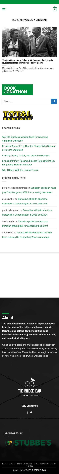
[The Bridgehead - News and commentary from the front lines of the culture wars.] (29, 9)
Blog (19, 464)
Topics (30, 466)
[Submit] (54, 101)
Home (4, 464)
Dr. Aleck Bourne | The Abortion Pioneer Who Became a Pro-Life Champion (28, 148)
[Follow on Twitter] (31, 412)
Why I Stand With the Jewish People (20, 170)
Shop (53, 464)
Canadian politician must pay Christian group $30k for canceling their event (29, 190)
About (12, 464)
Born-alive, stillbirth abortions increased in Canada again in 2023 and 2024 (24, 201)
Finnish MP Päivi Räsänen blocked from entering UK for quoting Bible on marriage (28, 163)
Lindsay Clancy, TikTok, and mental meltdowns (26, 155)
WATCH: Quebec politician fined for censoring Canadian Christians (25, 139)
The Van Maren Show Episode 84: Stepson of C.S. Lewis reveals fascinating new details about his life (27, 61)
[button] (4, 9)
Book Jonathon (41, 464)
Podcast (28, 464)
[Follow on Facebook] (28, 412)
